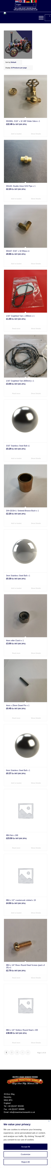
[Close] (49, 1121)
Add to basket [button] (16, 134)
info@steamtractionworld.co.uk (22, 1112)
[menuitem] (26, 3)
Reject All (25, 1162)
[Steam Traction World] (21, 17)
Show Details (36, 134)
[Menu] (40, 17)
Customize (25, 1154)
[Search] (33, 17)
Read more (16, 328)
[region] (25, 1144)
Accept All (25, 1147)
